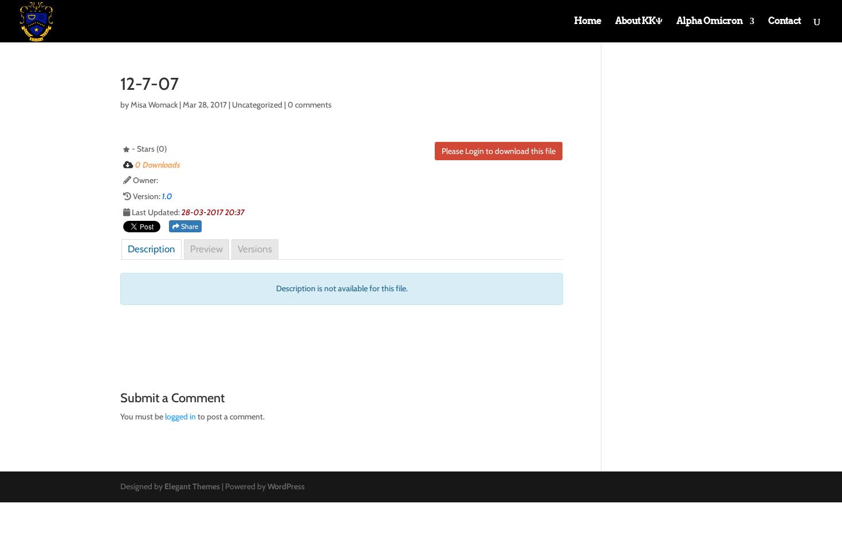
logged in (180, 416)
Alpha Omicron (709, 21)
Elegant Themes (192, 486)
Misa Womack (154, 105)
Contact (784, 21)
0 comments (310, 105)
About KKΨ (638, 21)
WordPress (286, 486)
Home (587, 21)
